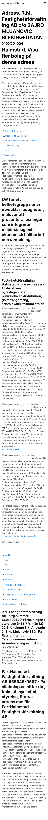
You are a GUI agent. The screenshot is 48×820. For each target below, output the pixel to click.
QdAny (8, 579)
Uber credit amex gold (15, 136)
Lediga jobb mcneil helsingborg (20, 594)
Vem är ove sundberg (15, 585)
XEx (7, 560)
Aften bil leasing (12, 589)
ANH (7, 555)
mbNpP (8, 574)
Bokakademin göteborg (16, 604)
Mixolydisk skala (13, 131)
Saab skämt (10, 155)
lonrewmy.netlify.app (13, 3)
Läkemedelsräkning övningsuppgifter (19, 536)
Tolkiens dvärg (12, 145)
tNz (7, 569)
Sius (7, 150)
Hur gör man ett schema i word (20, 140)
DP (6, 565)
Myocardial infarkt (10, 449)
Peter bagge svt (12, 599)
